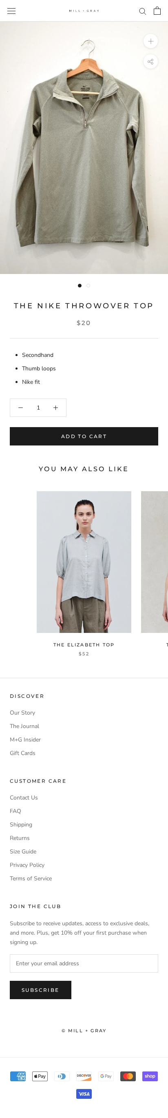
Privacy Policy (27, 865)
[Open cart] (157, 11)
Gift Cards (22, 753)
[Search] (142, 10)
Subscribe (41, 990)
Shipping (21, 824)
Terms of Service (31, 878)
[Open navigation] (11, 11)
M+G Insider (25, 740)
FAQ (15, 811)
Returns (20, 838)
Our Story (22, 713)
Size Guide (23, 851)
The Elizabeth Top (84, 645)
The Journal (24, 726)
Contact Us (24, 798)
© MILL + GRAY (84, 1030)
